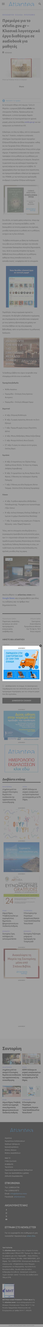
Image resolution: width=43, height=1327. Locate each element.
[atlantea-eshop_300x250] (21, 679)
